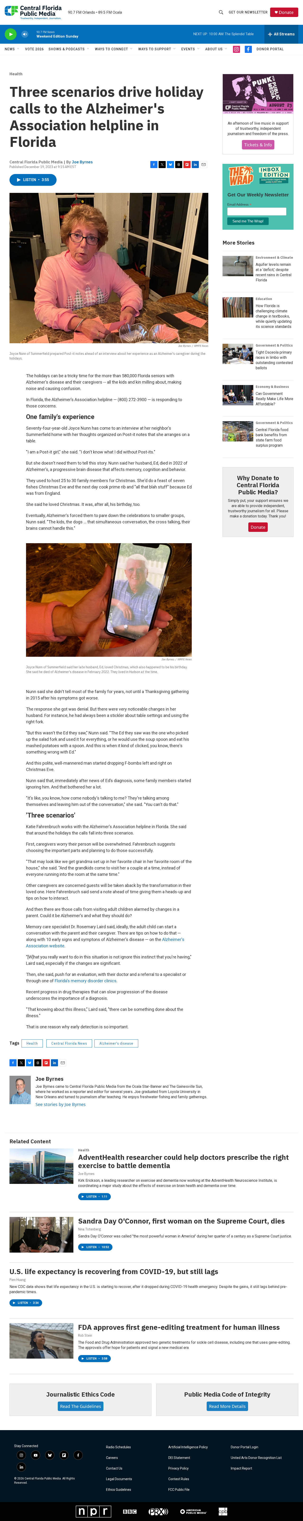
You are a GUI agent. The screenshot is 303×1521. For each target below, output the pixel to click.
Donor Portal (270, 49)
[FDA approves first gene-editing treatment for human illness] (41, 1341)
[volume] (25, 34)
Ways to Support (154, 49)
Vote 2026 (34, 49)
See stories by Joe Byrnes (61, 1104)
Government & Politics (274, 345)
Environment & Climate (274, 257)
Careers (112, 1458)
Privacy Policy (178, 1468)
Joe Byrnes (82, 162)
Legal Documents (119, 1479)
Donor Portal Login (244, 1447)
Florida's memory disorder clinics (85, 980)
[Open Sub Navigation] (18, 49)
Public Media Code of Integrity (227, 1394)
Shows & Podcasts (67, 49)
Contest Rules (178, 1479)
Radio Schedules (118, 1447)
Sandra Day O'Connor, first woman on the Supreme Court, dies (181, 1220)
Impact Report (241, 1468)
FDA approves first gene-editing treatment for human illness (179, 1327)
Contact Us (114, 1468)
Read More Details (227, 1406)
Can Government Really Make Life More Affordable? (274, 398)
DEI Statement (179, 1458)
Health (15, 73)
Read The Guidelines (80, 1406)
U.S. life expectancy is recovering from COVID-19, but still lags (113, 1271)
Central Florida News (69, 1043)
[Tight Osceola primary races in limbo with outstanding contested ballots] (238, 354)
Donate (286, 12)
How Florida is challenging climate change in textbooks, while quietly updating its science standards (274, 316)
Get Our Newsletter (248, 12)
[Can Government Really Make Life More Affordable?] (238, 395)
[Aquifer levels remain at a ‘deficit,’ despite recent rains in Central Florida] (238, 266)
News (10, 49)
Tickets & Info (258, 145)
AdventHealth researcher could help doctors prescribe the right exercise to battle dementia (183, 1161)
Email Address (239, 204)
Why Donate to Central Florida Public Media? (258, 485)
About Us (214, 49)
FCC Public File (179, 1489)
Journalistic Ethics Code (80, 1394)
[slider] (32, 34)
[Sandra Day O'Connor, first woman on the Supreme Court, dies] (41, 1234)
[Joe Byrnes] (20, 1090)
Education (264, 299)
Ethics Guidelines (118, 1489)
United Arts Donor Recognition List (256, 1458)
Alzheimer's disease (116, 1043)
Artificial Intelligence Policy (188, 1447)
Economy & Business (272, 387)
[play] (10, 34)
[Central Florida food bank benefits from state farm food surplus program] (238, 431)
